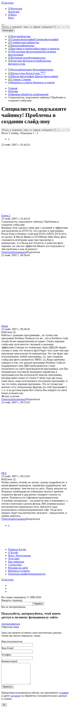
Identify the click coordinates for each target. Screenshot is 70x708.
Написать (7, 686)
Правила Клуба (17, 549)
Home (4, 326)
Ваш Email (7, 648)
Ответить (6, 252)
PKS (3, 473)
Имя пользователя (11, 641)
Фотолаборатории (42, 69)
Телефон (6, 654)
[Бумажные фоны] (35, 543)
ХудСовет (14, 558)
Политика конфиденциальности (26, 573)
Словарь (26, 79)
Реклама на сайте (18, 567)
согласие (15, 695)
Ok (4, 705)
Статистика (15, 564)
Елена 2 (5, 215)
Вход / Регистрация (19, 555)
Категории (8, 30)
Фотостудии (35, 73)
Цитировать (19, 252)
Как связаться (16, 561)
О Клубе (13, 552)
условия (63, 692)
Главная (12, 88)
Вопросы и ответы (43, 82)
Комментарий (9, 661)
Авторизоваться (10, 623)
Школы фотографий (46, 76)
